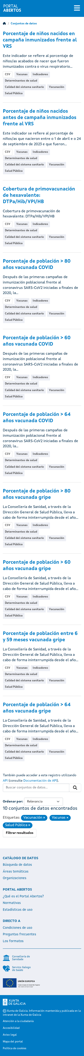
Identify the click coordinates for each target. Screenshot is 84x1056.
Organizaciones (14, 878)
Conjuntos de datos (24, 23)
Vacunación (56, 87)
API (5, 780)
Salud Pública (14, 93)
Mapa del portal (13, 1041)
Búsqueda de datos (17, 864)
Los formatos (13, 941)
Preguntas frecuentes (19, 934)
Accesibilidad (11, 1028)
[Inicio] (4, 23)
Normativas (12, 903)
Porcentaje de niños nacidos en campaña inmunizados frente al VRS (40, 40)
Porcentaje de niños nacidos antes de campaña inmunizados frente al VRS (39, 118)
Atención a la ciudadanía (18, 1021)
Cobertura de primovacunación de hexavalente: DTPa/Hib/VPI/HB (39, 195)
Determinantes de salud (21, 80)
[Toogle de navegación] (77, 8)
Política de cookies (14, 1048)
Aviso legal (10, 1035)
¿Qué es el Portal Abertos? (23, 896)
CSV (7, 74)
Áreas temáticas (15, 871)
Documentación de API (40, 780)
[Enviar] (75, 788)
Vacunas (22, 74)
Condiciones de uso (17, 927)
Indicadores (40, 74)
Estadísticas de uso (17, 909)
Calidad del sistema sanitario (24, 87)
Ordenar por (12, 801)
